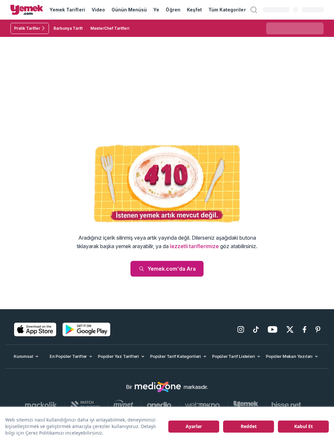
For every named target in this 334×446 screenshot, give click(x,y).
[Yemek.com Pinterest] (317, 329)
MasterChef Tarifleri (109, 28)
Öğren (173, 9)
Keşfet (194, 9)
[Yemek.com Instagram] (240, 329)
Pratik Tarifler (27, 28)
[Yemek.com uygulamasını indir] (35, 329)
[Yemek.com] (26, 10)
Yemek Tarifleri (67, 9)
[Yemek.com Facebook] (304, 329)
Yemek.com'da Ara (171, 268)
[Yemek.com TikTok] (256, 329)
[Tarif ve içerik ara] (254, 10)
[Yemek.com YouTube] (272, 329)
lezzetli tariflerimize (194, 246)
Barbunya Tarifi (68, 28)
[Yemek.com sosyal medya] (158, 387)
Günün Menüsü (129, 9)
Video (98, 9)
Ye (156, 9)
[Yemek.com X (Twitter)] (290, 329)
